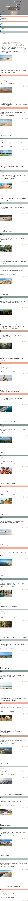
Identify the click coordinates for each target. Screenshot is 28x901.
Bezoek (2, 23)
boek (14, 12)
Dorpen (2, 28)
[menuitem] (18, 1)
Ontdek (2, 33)
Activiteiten (3, 18)
